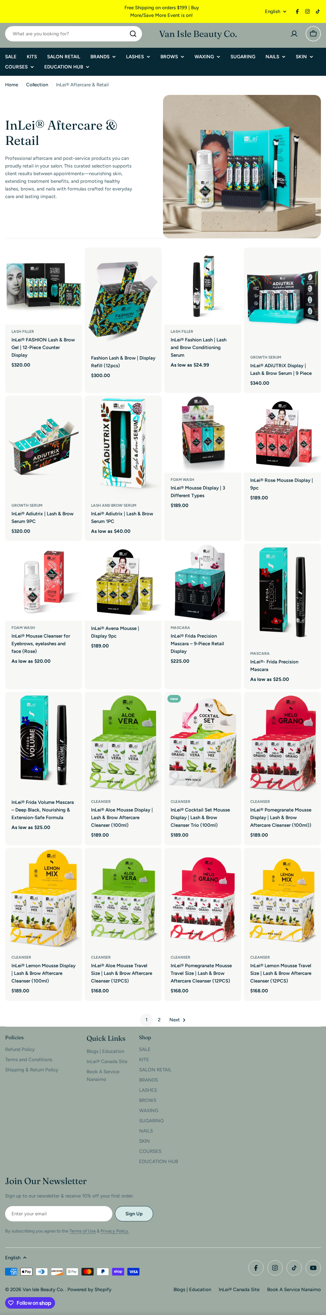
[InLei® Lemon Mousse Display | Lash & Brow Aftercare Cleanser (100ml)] (43, 899)
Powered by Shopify (89, 1289)
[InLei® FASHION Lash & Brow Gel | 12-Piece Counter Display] (43, 286)
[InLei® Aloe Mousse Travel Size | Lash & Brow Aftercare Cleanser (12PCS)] (123, 899)
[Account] (294, 34)
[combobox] (73, 33)
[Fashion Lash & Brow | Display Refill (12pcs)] (123, 298)
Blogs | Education (192, 1289)
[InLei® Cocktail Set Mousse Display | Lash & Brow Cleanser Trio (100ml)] (202, 743)
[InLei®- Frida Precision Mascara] (282, 595)
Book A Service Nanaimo (294, 1289)
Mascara (180, 627)
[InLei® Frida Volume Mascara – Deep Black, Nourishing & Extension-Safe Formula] (43, 743)
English (272, 11)
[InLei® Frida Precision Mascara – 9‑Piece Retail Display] (202, 582)
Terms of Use (82, 1231)
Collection (37, 85)
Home (11, 85)
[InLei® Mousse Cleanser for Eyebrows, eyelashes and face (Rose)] (43, 582)
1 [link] (146, 1020)
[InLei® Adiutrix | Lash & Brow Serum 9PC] (43, 447)
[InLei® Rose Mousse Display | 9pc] (282, 434)
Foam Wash (182, 479)
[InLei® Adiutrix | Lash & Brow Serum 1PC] (123, 447)
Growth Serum (265, 357)
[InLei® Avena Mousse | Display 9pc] (123, 582)
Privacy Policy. (115, 1231)
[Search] (133, 34)
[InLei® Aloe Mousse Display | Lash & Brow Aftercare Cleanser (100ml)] (123, 743)
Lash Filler (22, 331)
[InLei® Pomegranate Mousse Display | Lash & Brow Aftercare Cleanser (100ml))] (282, 743)
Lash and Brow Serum (113, 505)
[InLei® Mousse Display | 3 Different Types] (202, 434)
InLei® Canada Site (239, 1289)
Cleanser (101, 801)
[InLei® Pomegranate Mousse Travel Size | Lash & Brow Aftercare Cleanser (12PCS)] (202, 899)
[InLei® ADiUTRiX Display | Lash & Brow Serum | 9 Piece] (282, 298)
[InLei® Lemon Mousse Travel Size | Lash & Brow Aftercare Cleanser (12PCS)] (282, 899)
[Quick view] (73, 261)
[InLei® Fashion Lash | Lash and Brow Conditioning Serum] (202, 286)
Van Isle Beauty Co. (198, 33)
